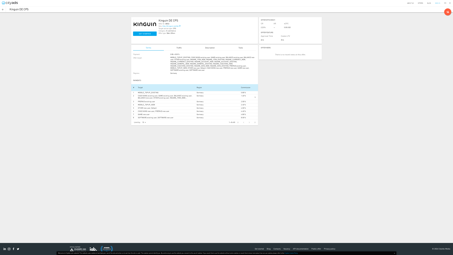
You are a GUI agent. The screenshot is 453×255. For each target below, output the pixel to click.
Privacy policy (329, 249)
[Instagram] (9, 250)
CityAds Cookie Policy (291, 253)
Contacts (277, 249)
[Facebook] (13, 250)
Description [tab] (210, 48)
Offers (420, 3)
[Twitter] (18, 250)
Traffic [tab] (179, 48)
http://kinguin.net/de (170, 26)
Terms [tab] (148, 48)
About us (410, 3)
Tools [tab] (241, 48)
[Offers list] (3, 9)
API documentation (301, 249)
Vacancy (286, 249)
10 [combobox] (143, 122)
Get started (145, 34)
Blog (429, 3)
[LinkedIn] (4, 250)
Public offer (316, 249)
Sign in (437, 3)
